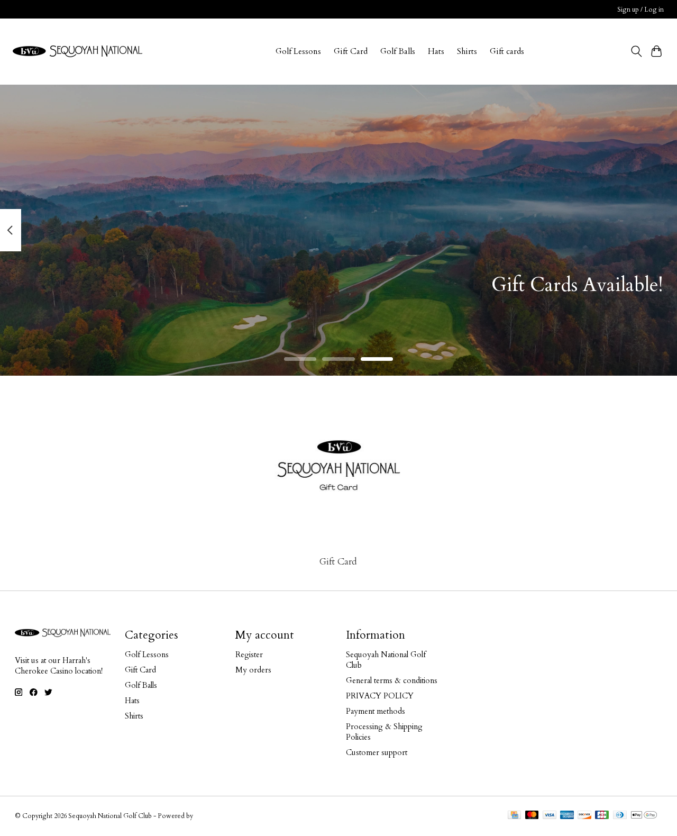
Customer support (376, 752)
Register (249, 654)
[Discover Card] (584, 816)
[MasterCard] (532, 816)
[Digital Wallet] (644, 816)
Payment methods (375, 711)
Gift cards (507, 51)
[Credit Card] (514, 816)
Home (252, 51)
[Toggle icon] (636, 51)
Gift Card (351, 51)
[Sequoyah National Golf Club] (77, 51)
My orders (253, 670)
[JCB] (602, 816)
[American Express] (567, 816)
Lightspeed (211, 816)
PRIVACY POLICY (380, 695)
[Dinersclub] (620, 816)
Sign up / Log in (640, 9)
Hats (436, 51)
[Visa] (549, 816)
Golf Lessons (298, 51)
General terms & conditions (391, 680)
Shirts (467, 51)
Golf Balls (397, 51)
